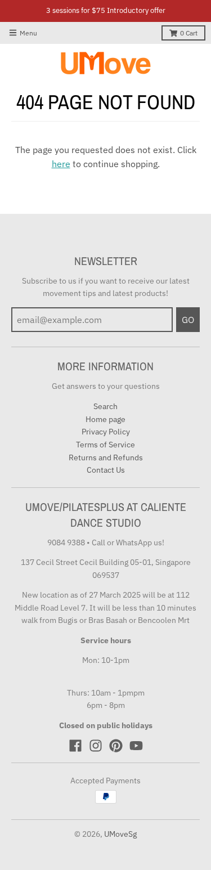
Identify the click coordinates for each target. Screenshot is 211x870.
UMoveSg (120, 834)
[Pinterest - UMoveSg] (116, 745)
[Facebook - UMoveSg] (75, 745)
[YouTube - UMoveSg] (136, 745)
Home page (105, 419)
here (61, 163)
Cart (188, 33)
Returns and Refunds (106, 457)
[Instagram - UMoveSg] (95, 745)
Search (105, 406)
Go (188, 319)
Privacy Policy (106, 432)
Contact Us (106, 470)
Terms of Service (105, 445)
